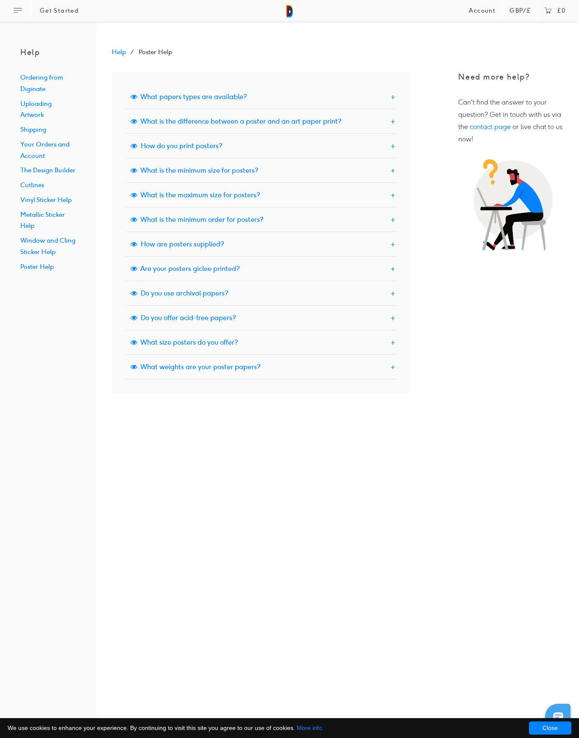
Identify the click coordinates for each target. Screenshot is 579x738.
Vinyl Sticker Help (46, 200)
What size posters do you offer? (187, 342)
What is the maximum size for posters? (198, 195)
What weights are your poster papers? (199, 367)
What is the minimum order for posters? (200, 220)
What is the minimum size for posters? (198, 170)
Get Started (59, 10)
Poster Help (37, 267)
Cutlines (32, 185)
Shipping (33, 129)
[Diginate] (289, 14)
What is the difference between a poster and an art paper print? (239, 121)
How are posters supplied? (180, 244)
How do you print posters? (180, 146)
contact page (490, 127)
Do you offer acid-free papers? (186, 318)
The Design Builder (47, 170)
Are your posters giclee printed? (188, 269)
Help (119, 52)
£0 (561, 10)
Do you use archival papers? (182, 293)
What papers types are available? (192, 97)
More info (309, 727)
